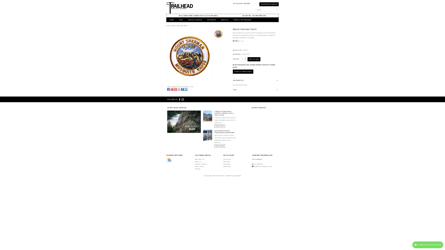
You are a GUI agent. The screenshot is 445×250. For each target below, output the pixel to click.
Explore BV (211, 20)
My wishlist (227, 166)
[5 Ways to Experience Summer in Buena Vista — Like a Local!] (207, 116)
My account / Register (241, 4)
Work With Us (199, 159)
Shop (181, 20)
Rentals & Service (195, 20)
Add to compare (183, 87)
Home (171, 20)
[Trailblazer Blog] (184, 121)
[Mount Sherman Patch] (189, 56)
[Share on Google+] (172, 89)
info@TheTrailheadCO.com (263, 166)
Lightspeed (237, 176)
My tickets (226, 164)
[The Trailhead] (179, 8)
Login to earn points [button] (243, 71)
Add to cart (254, 59)
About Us (224, 20)
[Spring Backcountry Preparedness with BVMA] (207, 135)
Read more (220, 126)
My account (227, 159)
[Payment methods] (169, 160)
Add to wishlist (172, 87)
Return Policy (199, 166)
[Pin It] (175, 89)
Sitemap (197, 169)
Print (192, 87)
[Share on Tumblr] (182, 89)
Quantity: (236, 59)
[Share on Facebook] (168, 89)
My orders (226, 161)
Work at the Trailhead (242, 20)
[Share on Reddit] (179, 89)
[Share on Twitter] (186, 89)
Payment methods (201, 164)
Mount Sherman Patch (180, 26)
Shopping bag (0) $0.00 (269, 4)
